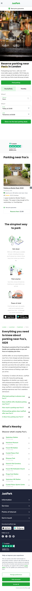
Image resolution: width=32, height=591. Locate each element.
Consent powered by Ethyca (22, 588)
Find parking (16, 83)
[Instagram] (6, 536)
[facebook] (3, 536)
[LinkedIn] (13, 536)
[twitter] (10, 536)
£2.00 (17, 212)
